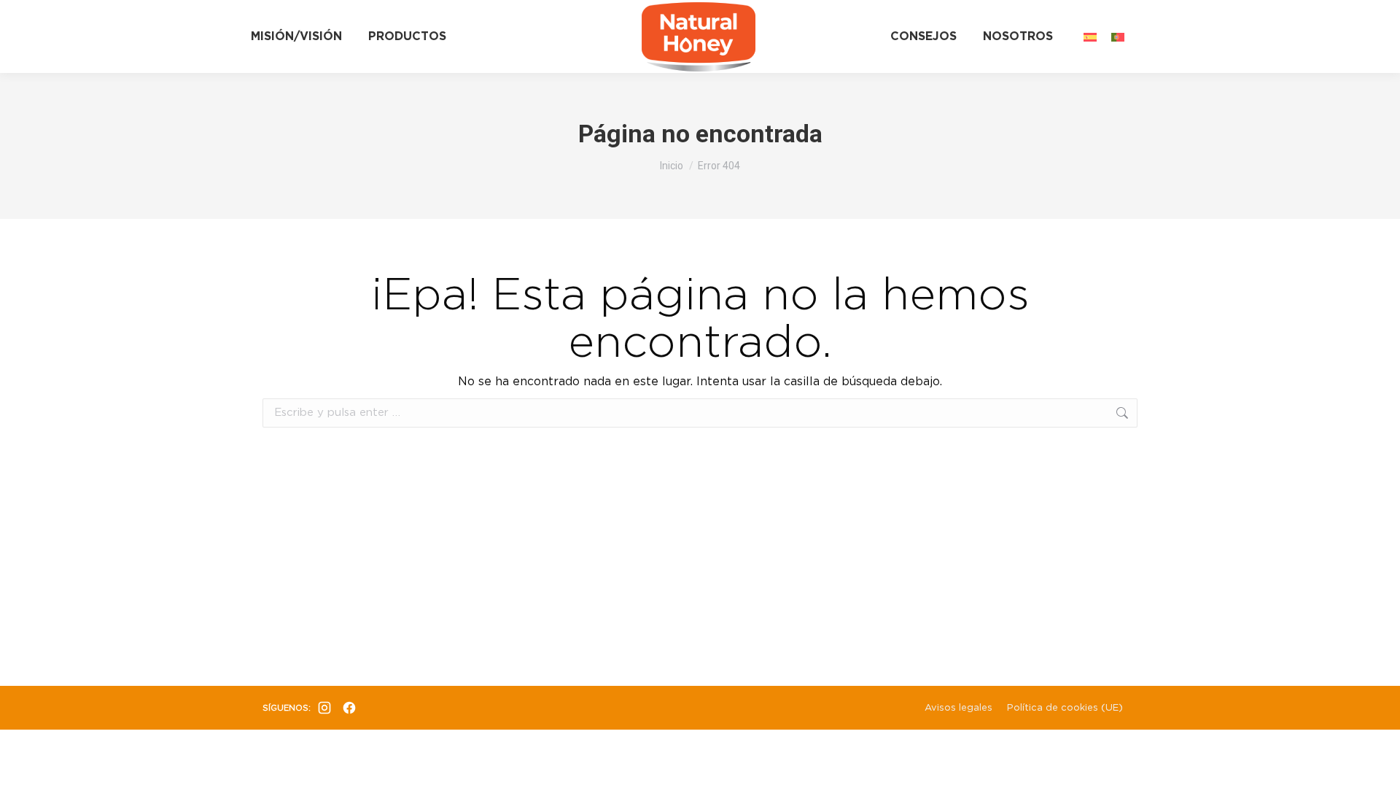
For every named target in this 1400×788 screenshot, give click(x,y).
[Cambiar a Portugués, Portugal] (1118, 36)
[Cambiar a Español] (1090, 36)
